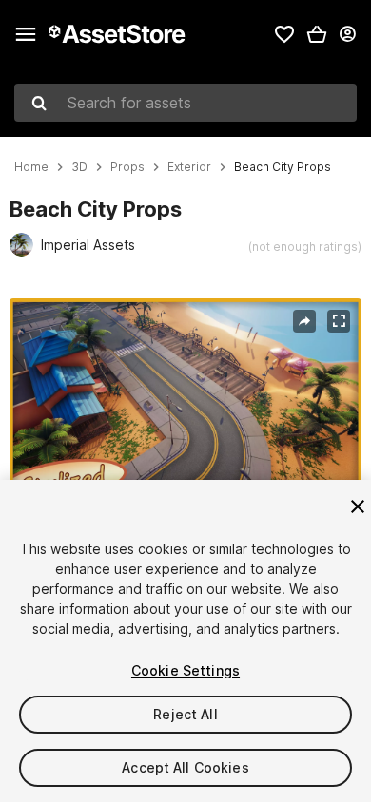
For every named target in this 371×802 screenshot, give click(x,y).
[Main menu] (26, 34)
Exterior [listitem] (189, 167)
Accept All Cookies (185, 767)
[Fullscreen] (338, 321)
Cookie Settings (185, 670)
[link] (284, 34)
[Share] (304, 321)
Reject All (185, 714)
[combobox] (185, 103)
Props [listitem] (127, 167)
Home (31, 167)
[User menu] (347, 34)
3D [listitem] (79, 167)
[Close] (357, 506)
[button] (316, 34)
